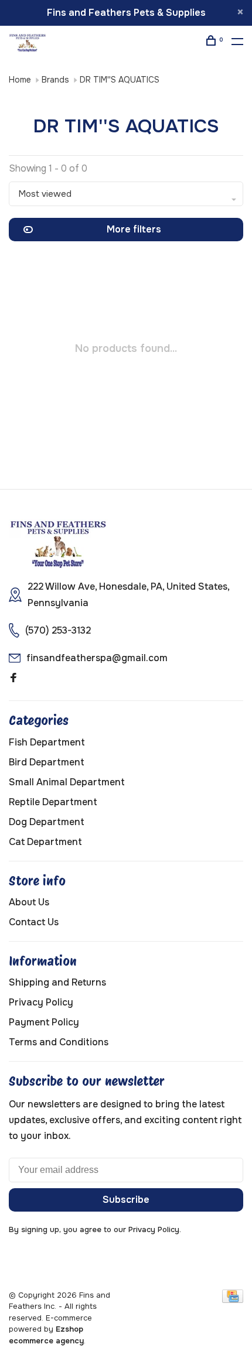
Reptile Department (53, 802)
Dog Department (46, 822)
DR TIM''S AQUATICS (119, 79)
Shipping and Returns (57, 982)
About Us (29, 902)
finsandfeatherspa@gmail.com (97, 658)
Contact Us (34, 922)
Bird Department (46, 762)
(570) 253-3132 (58, 630)
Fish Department (47, 742)
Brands (55, 79)
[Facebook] (13, 678)
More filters (134, 229)
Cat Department (45, 842)
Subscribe (126, 1199)
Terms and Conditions (58, 1042)
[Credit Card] (232, 1300)
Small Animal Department (67, 782)
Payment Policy (44, 1022)
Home (20, 79)
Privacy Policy (41, 1002)
